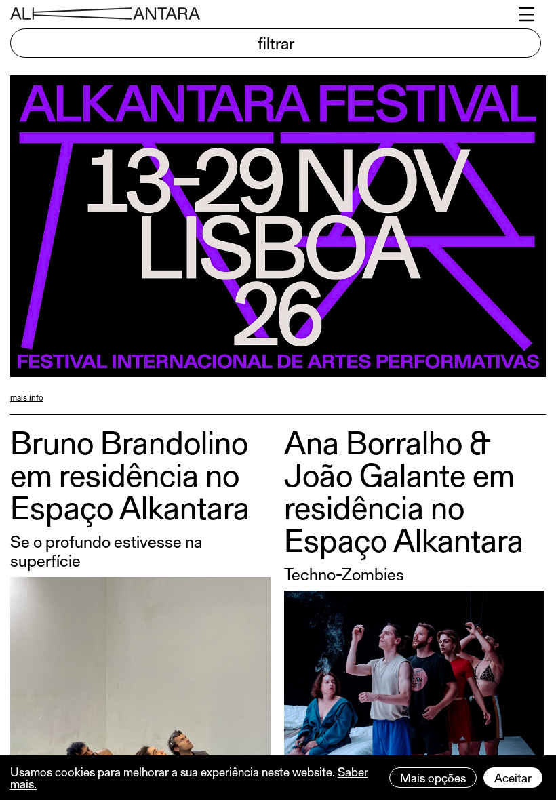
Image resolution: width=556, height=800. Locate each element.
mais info (26, 397)
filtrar (276, 43)
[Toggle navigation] (527, 14)
